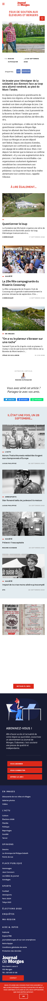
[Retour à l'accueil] (13, 960)
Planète (5, 823)
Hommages (7, 868)
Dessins (5, 849)
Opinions (8, 844)
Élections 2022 (12, 908)
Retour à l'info (23, 686)
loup (18, 71)
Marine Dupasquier (13, 60)
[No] (44, 992)
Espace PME (7, 936)
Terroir (5, 838)
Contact (13, 978)
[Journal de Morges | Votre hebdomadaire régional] (23, 4)
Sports (6, 886)
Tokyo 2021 (6, 902)
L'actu (6, 810)
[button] (3, 4)
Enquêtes (8, 914)
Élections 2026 (8, 819)
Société (5, 834)
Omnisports (7, 895)
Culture (5, 816)
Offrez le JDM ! (17, 777)
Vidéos (5, 804)
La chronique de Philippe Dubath (15, 853)
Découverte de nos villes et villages (16, 797)
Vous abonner (16, 764)
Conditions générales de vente (14, 947)
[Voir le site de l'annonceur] (23, 619)
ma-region (9, 919)
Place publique (12, 863)
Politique (5, 827)
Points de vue (7, 857)
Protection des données (11, 951)
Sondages (6, 880)
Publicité (5, 932)
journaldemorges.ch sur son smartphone (18, 940)
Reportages (7, 831)
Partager (38, 399)
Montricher (26, 71)
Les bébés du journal (10, 876)
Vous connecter (17, 770)
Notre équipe (7, 943)
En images (8, 791)
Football (5, 891)
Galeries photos (8, 800)
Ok (23, 996)
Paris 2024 (6, 899)
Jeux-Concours (8, 872)
